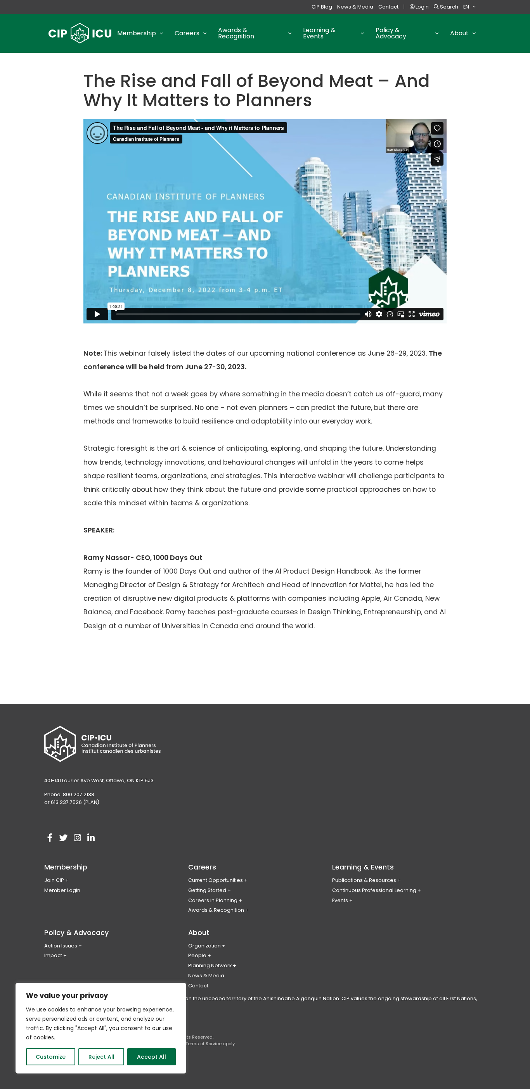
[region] (101, 1028)
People (197, 955)
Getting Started (207, 890)
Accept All (151, 1057)
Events (340, 900)
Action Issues (60, 945)
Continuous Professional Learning (374, 890)
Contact (388, 6)
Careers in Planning (212, 900)
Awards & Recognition (216, 910)
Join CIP (54, 880)
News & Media (355, 6)
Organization (204, 945)
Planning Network (210, 965)
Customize (51, 1057)
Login (421, 6)
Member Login (62, 890)
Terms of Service (203, 1044)
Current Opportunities (215, 880)
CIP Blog (322, 6)
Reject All (101, 1057)
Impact (53, 955)
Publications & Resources (364, 880)
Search (448, 6)
